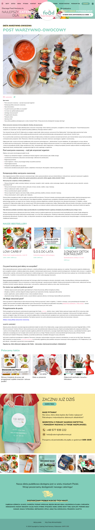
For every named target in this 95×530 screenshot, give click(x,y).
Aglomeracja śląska (72, 504)
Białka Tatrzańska (27, 509)
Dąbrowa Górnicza (13, 504)
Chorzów (30, 504)
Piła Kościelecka (60, 509)
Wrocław (44, 504)
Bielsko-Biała (59, 504)
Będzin (51, 504)
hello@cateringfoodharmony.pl (59, 434)
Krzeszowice (10, 507)
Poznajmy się (75, 3)
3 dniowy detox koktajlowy (76, 253)
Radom (18, 507)
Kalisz (31, 507)
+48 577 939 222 (56, 430)
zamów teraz (49, 404)
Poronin (82, 507)
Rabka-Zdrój (57, 507)
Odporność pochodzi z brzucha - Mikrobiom (76, 378)
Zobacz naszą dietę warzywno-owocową (16, 320)
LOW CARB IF (12, 252)
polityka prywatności (53, 522)
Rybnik (41, 507)
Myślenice (48, 507)
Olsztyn (78, 509)
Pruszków (71, 509)
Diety (7, 3)
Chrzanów (85, 504)
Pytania (25, 3)
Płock (36, 507)
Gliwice (23, 504)
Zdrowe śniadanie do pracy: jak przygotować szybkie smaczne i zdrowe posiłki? (15, 379)
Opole (46, 509)
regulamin (37, 522)
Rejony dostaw (64, 3)
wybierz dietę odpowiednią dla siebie (76, 14)
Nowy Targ (67, 507)
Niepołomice (39, 509)
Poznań (37, 504)
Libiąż (51, 509)
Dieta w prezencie (39, 377)
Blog (39, 3)
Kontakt (33, 3)
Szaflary (74, 507)
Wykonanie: (58, 526)
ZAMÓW (85, 4)
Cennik (55, 3)
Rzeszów (25, 507)
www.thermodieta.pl (26, 339)
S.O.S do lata (43, 252)
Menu (19, 3)
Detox (13, 3)
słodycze (44, 311)
